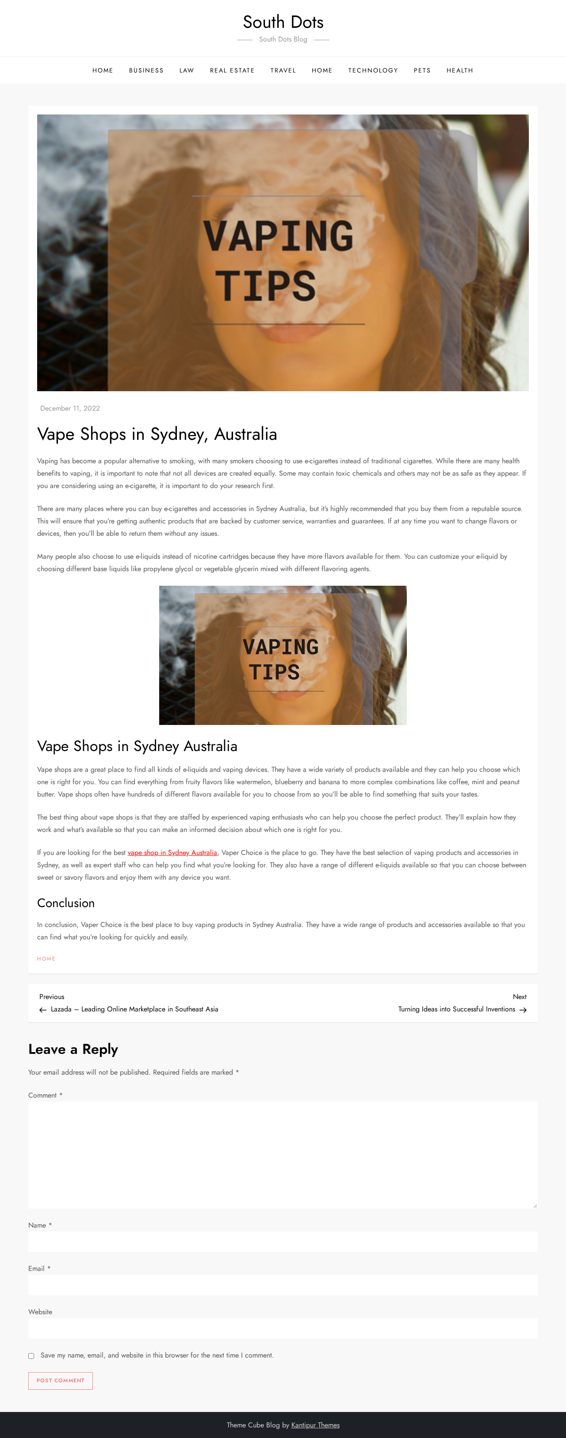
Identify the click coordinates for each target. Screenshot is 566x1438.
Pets (422, 70)
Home (103, 70)
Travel (283, 70)
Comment (45, 1095)
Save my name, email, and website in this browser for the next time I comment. (157, 1355)
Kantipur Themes (315, 1425)
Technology (373, 70)
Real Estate (232, 70)
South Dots (283, 21)
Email (39, 1268)
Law (187, 70)
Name (40, 1225)
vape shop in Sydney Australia (172, 852)
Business (146, 70)
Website (40, 1312)
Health (460, 70)
